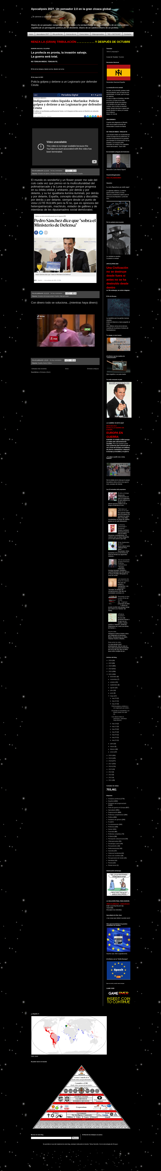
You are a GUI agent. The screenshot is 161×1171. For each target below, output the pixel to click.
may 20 (114, 704)
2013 (110, 775)
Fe (109, 822)
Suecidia (111, 851)
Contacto (127, 34)
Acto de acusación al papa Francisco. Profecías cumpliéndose (124, 562)
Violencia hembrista (114, 853)
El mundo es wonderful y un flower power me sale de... (120, 712)
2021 (110, 674)
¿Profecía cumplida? (121, 615)
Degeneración (112, 812)
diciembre (113, 676)
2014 (110, 772)
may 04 (114, 735)
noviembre (113, 679)
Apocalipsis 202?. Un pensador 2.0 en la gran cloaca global (71, 8)
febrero (112, 749)
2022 (110, 671)
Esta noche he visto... (115, 642)
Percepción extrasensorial (116, 839)
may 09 (114, 729)
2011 (110, 780)
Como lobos (84, 34)
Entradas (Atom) (45, 372)
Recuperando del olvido (116, 858)
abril (111, 744)
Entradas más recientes (39, 369)
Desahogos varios (114, 843)
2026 (110, 660)
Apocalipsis (112, 810)
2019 (110, 758)
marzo (112, 746)
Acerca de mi (71, 34)
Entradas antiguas (93, 369)
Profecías (111, 827)
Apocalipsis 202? (43, 34)
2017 (110, 764)
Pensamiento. (112, 846)
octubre (112, 682)
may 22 (114, 701)
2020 (110, 755)
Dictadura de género (44, 173)
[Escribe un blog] (68, 171)
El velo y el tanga (123, 493)
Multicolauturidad (113, 848)
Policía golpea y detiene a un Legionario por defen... (121, 707)
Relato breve (112, 865)
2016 (110, 766)
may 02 (114, 740)
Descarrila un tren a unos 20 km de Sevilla (123, 598)
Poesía (110, 863)
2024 (110, 666)
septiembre (114, 685)
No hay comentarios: (57, 170)
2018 (110, 761)
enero (112, 752)
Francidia (111, 831)
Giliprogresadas (98, 34)
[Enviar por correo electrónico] (66, 171)
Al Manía (111, 836)
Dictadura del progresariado (58, 173)
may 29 (114, 698)
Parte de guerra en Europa (116, 807)
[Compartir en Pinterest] (75, 171)
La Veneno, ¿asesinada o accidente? (122, 526)
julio (111, 690)
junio (112, 693)
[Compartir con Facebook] (73, 171)
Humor (45, 363)
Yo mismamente (113, 824)
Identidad (111, 860)
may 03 (114, 737)
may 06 (114, 732)
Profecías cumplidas (114, 834)
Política (49, 363)
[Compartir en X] (71, 171)
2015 (110, 769)
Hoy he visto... (112, 631)
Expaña (80, 173)
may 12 (114, 726)
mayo (112, 696)
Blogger (115, 1144)
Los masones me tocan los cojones (123, 580)
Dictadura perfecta (72, 173)
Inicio (31, 34)
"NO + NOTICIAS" (114, 34)
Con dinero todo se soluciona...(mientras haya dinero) (64, 302)
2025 (110, 663)
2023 (110, 669)
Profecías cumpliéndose (116, 815)
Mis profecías (58, 34)
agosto (112, 688)
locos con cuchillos (114, 855)
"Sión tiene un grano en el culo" (123, 510)
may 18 (114, 723)
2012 (110, 777)
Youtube (121, 57)
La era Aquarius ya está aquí (117, 187)
